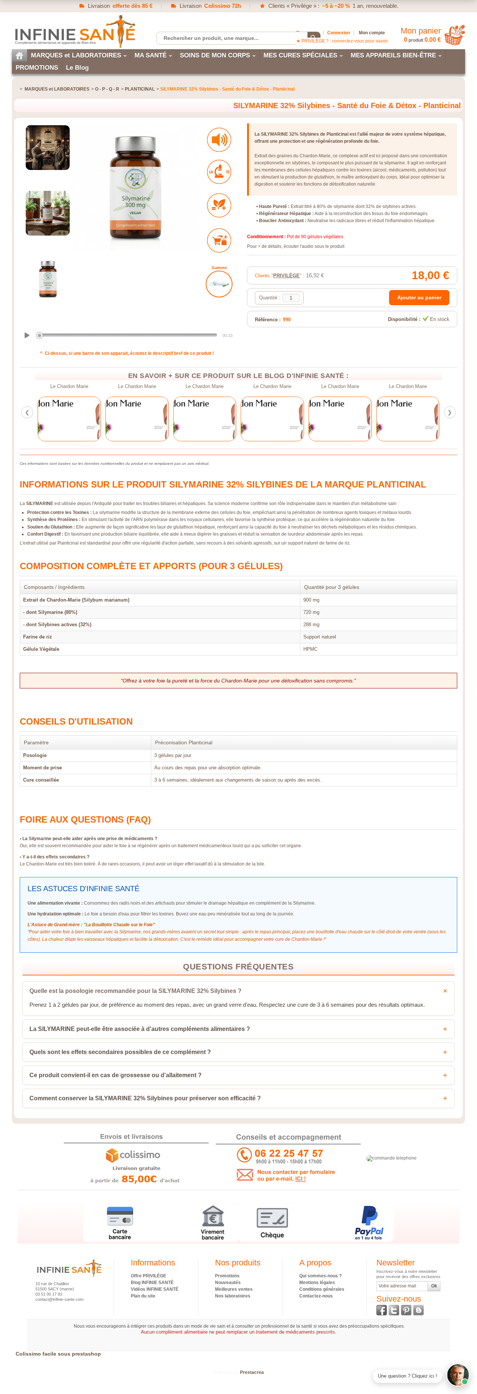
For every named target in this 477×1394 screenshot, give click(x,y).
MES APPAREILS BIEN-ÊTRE (393, 55)
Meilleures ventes (234, 1289)
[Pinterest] (406, 1310)
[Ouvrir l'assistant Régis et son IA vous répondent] (458, 1375)
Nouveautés (228, 1282)
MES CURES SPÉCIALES (300, 55)
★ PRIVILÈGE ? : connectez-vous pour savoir (342, 41)
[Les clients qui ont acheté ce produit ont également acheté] (219, 240)
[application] (127, 335)
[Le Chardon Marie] (69, 419)
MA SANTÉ (151, 55)
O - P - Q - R (107, 89)
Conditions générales (321, 1289)
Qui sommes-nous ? (320, 1275)
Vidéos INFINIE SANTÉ (155, 1289)
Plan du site (143, 1296)
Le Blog (77, 67)
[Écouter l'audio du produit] (219, 139)
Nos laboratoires (232, 1296)
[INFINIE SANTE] (74, 31)
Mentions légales (317, 1282)
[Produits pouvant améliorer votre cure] (219, 205)
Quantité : (269, 297)
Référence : (268, 319)
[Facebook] (381, 1310)
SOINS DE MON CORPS (215, 55)
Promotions (227, 1275)
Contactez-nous (316, 1296)
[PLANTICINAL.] (219, 284)
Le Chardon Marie (69, 386)
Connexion (338, 32)
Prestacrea (252, 1372)
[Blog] (418, 1310)
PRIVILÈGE (286, 275)
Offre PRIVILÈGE (148, 1275)
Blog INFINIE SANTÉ (152, 1282)
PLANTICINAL (140, 89)
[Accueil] (19, 55)
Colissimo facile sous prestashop (58, 1354)
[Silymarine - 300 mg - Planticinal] (47, 147)
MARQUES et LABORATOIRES (76, 55)
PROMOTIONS (37, 67)
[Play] (27, 335)
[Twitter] (394, 1310)
